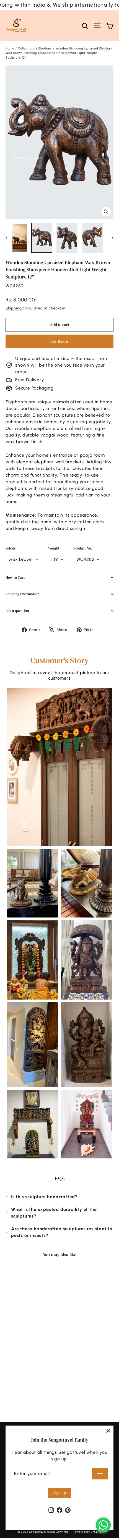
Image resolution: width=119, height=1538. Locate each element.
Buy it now (59, 341)
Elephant (45, 48)
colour (11, 548)
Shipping (14, 308)
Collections (26, 48)
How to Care (15, 577)
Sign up (59, 1492)
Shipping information (22, 594)
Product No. (82, 548)
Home (10, 48)
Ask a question (17, 610)
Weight (54, 548)
